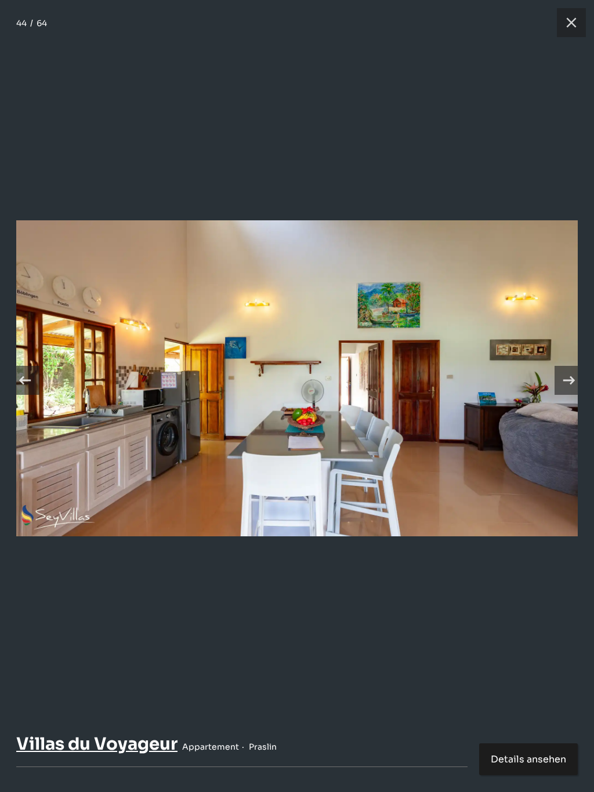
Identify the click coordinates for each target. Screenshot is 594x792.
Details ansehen (528, 759)
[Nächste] (569, 380)
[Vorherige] (25, 380)
